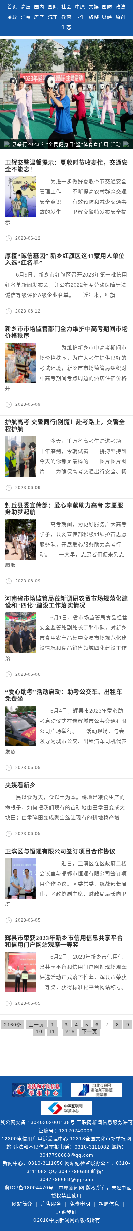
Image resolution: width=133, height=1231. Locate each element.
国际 (53, 7)
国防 (107, 7)
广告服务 (51, 1204)
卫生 (80, 17)
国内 (39, 7)
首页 (12, 7)
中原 (80, 7)
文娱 (94, 7)
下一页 (89, 1031)
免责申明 (80, 1204)
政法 (121, 7)
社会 (66, 7)
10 (39, 1031)
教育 (66, 17)
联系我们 (66, 1212)
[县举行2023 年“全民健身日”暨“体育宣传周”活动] (66, 94)
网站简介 (22, 1204)
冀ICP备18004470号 (29, 1187)
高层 (26, 7)
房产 (39, 17)
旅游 (94, 17)
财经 (107, 17)
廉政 (12, 17)
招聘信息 (109, 1204)
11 (52, 1031)
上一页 (36, 1024)
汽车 (53, 17)
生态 (66, 27)
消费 (26, 17)
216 (70, 1031)
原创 (121, 17)
